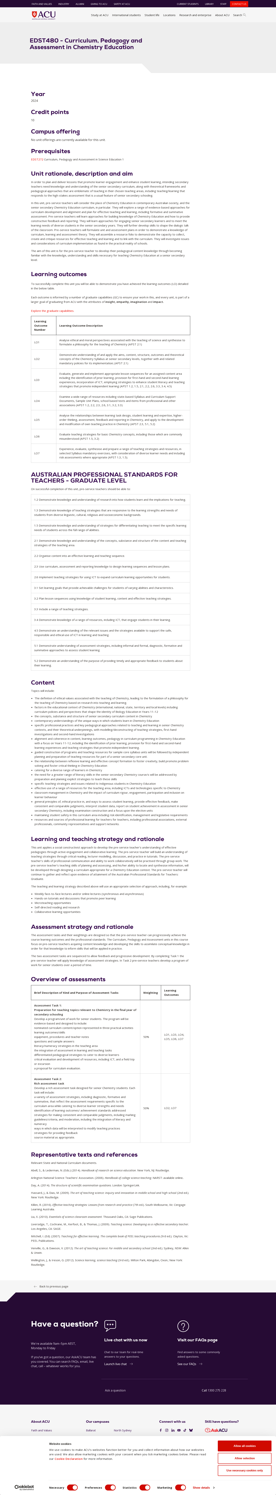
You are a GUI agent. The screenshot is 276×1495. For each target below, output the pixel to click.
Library (209, 4)
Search (237, 15)
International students (126, 15)
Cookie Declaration (69, 1459)
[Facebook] (160, 1430)
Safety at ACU (122, 4)
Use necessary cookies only (244, 1470)
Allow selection (245, 1458)
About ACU (222, 15)
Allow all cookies (245, 1445)
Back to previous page (53, 1286)
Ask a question (115, 1390)
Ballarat (91, 1430)
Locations (169, 15)
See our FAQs (186, 1364)
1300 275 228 (217, 1390)
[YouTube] (178, 1430)
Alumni (80, 4)
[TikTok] (185, 1430)
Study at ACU (99, 15)
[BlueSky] (191, 1430)
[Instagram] (166, 1430)
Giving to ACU (99, 4)
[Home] (43, 15)
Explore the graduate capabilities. (52, 311)
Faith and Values (42, 4)
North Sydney (123, 1430)
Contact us (239, 4)
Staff (223, 4)
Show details (201, 1487)
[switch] (110, 1488)
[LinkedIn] (172, 1430)
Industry (63, 4)
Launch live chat (115, 1364)
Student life (152, 15)
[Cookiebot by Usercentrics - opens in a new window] (24, 1488)
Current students (187, 4)
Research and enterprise (195, 15)
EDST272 (37, 159)
